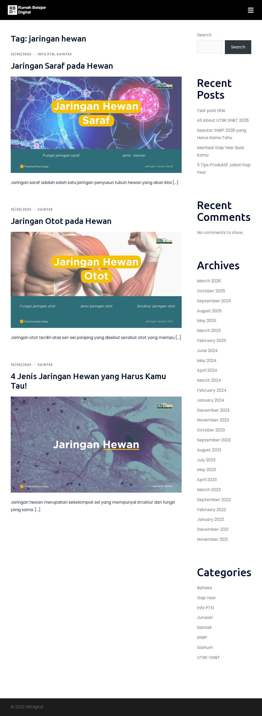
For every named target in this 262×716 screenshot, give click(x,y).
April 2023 (207, 480)
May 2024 (206, 361)
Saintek (64, 54)
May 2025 (206, 321)
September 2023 (214, 440)
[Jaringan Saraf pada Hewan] (96, 124)
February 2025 (211, 341)
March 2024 (209, 380)
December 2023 (213, 410)
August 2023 (209, 450)
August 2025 (209, 311)
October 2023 (211, 430)
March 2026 (209, 281)
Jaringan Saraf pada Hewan (62, 65)
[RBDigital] (27, 10)
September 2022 (214, 500)
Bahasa (204, 588)
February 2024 (211, 390)
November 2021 (212, 539)
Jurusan (205, 617)
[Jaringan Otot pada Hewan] (96, 280)
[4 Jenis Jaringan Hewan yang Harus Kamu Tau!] (96, 444)
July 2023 (206, 460)
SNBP (202, 637)
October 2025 (211, 291)
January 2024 (210, 400)
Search (204, 35)
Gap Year (206, 598)
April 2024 (207, 370)
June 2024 (207, 351)
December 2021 (212, 529)
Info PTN (46, 54)
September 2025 (214, 301)
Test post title (211, 110)
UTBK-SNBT (208, 657)
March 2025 (209, 331)
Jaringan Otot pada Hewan (61, 220)
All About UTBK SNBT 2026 (223, 120)
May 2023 (206, 470)
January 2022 (210, 519)
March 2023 (209, 490)
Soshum (205, 647)
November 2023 (213, 420)
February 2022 (211, 510)
